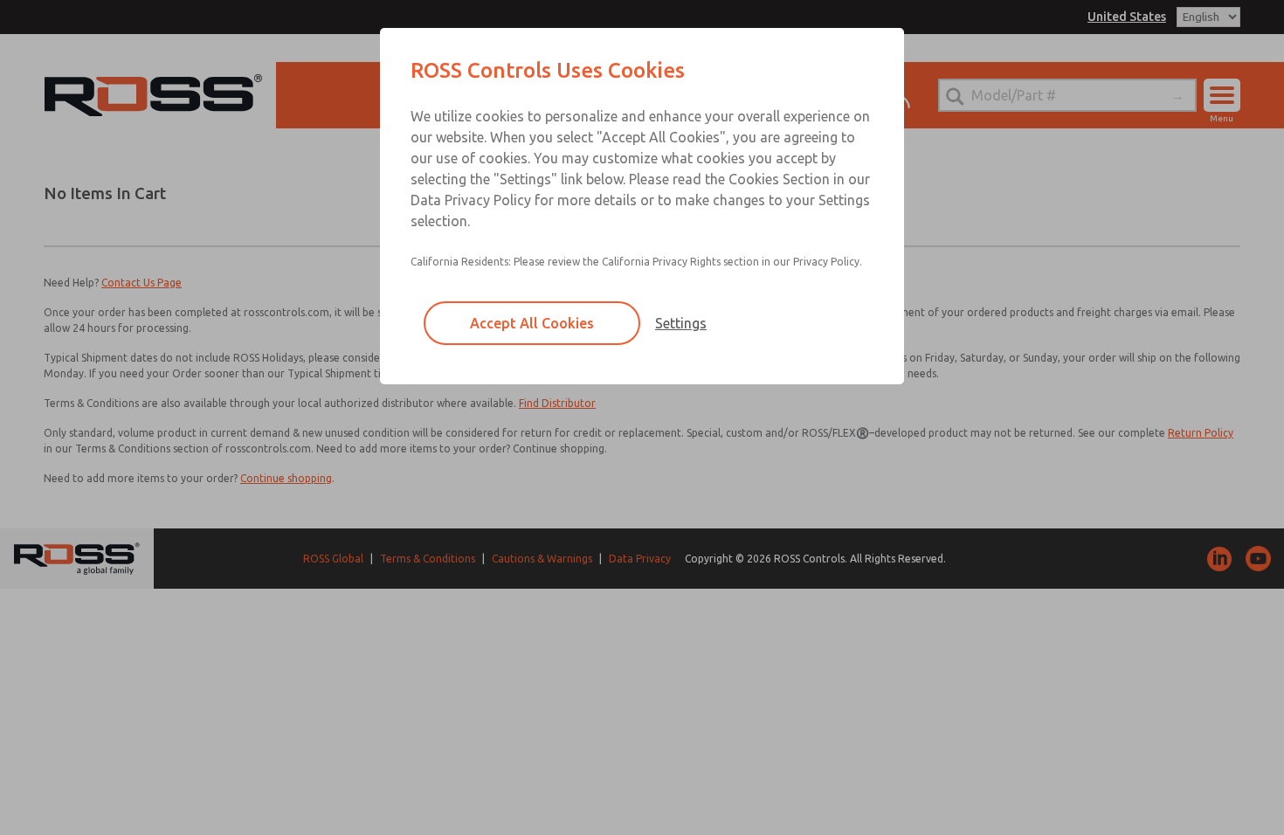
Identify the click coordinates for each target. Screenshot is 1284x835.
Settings (681, 323)
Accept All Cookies (532, 323)
